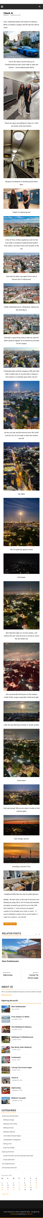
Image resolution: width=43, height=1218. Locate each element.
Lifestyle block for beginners (11, 1139)
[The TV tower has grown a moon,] (22, 522)
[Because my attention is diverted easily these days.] (22, 154)
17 (36, 1185)
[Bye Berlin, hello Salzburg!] (6, 1049)
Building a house (8, 1128)
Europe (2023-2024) (10, 924)
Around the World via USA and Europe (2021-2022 (18, 1155)
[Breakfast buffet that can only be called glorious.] (22, 880)
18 (2, 1187)
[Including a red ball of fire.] (22, 853)
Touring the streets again (21, 1068)
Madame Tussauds (18, 1098)
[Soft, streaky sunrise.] (22, 825)
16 (31, 1185)
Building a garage (8, 1120)
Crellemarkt (16, 1057)
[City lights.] (22, 466)
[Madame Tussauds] (6, 1100)
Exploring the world (10, 1001)
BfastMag (13, 1214)
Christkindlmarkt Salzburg (21, 1027)
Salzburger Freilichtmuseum (22, 1037)
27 (13, 1190)
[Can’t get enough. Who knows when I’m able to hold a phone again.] (22, 794)
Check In (14, 1078)
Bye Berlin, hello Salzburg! (21, 1047)
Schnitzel (6, 15)
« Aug (3, 1194)
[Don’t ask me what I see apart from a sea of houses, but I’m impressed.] (22, 263)
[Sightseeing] (6, 1090)
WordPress (29, 1214)
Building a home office (10, 1124)
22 (25, 1187)
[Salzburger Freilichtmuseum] (6, 1039)
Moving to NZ (7, 1144)
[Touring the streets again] (6, 1070)
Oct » (7, 1194)
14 (19, 1185)
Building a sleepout (9, 1132)
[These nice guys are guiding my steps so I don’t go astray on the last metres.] (22, 95)
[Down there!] (22, 753)
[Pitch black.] (22, 563)
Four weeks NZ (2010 (8, 1164)
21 (19, 1187)
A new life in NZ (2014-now (10, 1116)
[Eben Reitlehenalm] (6, 1009)
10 (36, 1183)
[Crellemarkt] (6, 1059)
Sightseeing (16, 1088)
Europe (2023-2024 (8, 1159)
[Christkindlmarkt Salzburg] (6, 1029)
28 (19, 1190)
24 (36, 1187)
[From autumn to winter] (6, 1019)
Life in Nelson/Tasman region (12, 1136)
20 (13, 1187)
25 (2, 1190)
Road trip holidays (9, 1147)
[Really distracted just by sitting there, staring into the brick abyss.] (22, 293)
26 (8, 1190)
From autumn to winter (20, 1017)
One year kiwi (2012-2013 (9, 1167)
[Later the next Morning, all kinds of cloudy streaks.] (22, 711)
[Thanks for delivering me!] (22, 198)
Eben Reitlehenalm (10, 961)
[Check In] (6, 1080)
